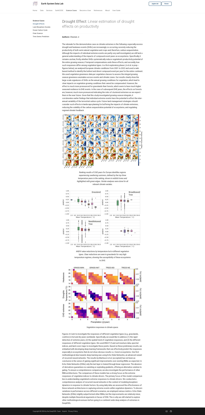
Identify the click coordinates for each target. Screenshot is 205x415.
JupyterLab (155, 3)
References (98, 10)
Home (35, 10)
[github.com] (171, 411)
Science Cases (71, 10)
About (107, 10)
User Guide (116, 10)
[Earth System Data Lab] (35, 3)
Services (49, 10)
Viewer (166, 3)
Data (41, 10)
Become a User (85, 10)
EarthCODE (59, 10)
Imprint (64, 411)
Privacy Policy (73, 411)
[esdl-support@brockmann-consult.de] (166, 411)
